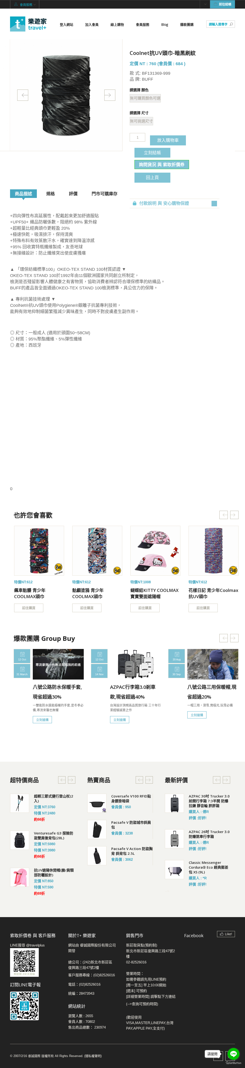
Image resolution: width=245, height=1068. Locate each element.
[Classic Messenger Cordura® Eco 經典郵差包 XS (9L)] (174, 869)
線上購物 (117, 24)
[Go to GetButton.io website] (233, 1063)
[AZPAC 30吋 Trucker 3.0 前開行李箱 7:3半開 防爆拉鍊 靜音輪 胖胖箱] (174, 803)
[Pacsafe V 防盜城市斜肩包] (97, 829)
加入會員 (92, 24)
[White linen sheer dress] (39, 550)
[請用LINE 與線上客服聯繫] (35, 962)
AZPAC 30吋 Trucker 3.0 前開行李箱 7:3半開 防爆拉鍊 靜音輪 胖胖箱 (209, 801)
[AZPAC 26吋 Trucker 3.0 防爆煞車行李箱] (174, 838)
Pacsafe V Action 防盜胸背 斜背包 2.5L (132, 851)
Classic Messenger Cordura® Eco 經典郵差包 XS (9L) (208, 867)
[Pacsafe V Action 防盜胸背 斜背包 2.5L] (97, 855)
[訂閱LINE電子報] (35, 1006)
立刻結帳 (152, 152)
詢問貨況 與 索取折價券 (161, 164)
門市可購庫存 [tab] (104, 194)
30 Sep (177, 674)
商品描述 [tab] (23, 194)
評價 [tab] (73, 194)
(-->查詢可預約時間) (142, 1004)
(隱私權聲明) (93, 1056)
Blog (164, 24)
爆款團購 (187, 24)
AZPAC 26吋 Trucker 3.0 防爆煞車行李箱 (209, 834)
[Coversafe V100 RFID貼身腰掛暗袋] (97, 803)
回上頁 (152, 177)
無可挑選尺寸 (141, 121)
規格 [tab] (50, 194)
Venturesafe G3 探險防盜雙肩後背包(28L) (53, 835)
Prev (22, 95)
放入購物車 (168, 140)
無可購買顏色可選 (145, 98)
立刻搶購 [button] (42, 719)
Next (109, 95)
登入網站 (66, 24)
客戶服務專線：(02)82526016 (91, 975)
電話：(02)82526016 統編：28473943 (84, 988)
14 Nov (99, 674)
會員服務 (142, 24)
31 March (22, 674)
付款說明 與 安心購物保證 (164, 203)
